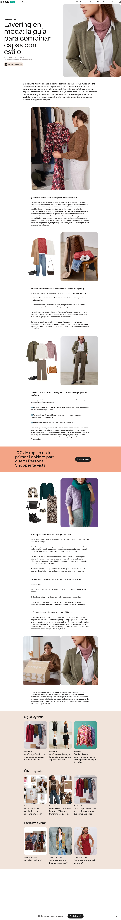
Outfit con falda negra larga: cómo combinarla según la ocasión (60, 757)
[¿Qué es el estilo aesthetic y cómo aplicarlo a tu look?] (35, 789)
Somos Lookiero (109, 2)
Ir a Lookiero (24, 2)
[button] (116, 916)
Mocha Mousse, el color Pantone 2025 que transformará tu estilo (60, 811)
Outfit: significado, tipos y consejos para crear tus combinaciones (35, 757)
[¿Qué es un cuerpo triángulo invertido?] (60, 841)
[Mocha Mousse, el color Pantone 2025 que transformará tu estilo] (60, 789)
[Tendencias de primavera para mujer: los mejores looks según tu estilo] (85, 735)
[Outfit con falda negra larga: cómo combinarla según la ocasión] (60, 735)
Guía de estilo (95, 2)
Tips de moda (81, 2)
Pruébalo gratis (83, 459)
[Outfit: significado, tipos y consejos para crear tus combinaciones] (35, 735)
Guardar (116, 7)
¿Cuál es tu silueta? (33, 860)
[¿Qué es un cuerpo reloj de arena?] (85, 841)
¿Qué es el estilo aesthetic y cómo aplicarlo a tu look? (33, 811)
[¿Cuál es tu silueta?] (35, 841)
